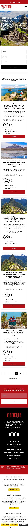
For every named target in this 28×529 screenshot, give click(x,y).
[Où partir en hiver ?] (15, 120)
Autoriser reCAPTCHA (14, 489)
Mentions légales (2, 467)
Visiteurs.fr (8, 468)
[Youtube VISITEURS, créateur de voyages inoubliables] (18, 435)
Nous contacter (5, 33)
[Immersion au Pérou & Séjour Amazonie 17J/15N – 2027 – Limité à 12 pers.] (14, 270)
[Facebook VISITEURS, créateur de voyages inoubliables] (10, 435)
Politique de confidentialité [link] (14, 527)
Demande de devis (14, 450)
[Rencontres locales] (21, 120)
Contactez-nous (15, 2)
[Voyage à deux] (24, 120)
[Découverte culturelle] (4, 120)
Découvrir (14, 136)
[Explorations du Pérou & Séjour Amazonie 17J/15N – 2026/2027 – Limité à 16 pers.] (14, 100)
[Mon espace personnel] (19, 7)
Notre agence (14, 458)
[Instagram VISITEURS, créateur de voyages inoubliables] (14, 435)
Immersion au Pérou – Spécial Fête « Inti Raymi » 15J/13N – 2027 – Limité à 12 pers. (14, 219)
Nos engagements (14, 455)
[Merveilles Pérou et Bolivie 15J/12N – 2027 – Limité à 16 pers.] (14, 328)
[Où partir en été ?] (13, 120)
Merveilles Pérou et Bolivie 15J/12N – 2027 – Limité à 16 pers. (14, 334)
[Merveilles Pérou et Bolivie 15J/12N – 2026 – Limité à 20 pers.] (14, 158)
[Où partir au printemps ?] (7, 120)
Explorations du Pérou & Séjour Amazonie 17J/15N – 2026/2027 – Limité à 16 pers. (14, 106)
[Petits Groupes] (18, 120)
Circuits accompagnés (11, 103)
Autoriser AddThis (14, 507)
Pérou (20, 103)
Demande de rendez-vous (14, 452)
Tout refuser (14, 524)
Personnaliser (23, 524)
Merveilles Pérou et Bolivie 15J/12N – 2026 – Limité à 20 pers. (14, 164)
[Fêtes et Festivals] (10, 232)
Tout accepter (5, 524)
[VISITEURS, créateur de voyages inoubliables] (6, 7)
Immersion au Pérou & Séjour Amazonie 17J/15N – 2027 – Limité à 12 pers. (14, 276)
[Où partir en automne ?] (10, 120)
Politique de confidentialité (22, 467)
